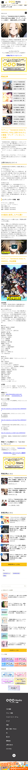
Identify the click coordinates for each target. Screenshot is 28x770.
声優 (7, 725)
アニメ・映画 (9, 713)
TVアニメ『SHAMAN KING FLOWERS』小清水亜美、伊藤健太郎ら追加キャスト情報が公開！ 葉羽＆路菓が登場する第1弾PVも (17, 490)
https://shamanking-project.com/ (14, 394)
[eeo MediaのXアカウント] (3, 2)
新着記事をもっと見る (14, 564)
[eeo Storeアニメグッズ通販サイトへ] (20, 681)
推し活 (7, 736)
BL (7, 732)
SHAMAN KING (21, 448)
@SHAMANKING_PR (17, 395)
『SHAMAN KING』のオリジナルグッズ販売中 (14, 453)
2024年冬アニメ (6, 573)
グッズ (7, 721)
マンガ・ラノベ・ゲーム (12, 717)
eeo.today (9, 748)
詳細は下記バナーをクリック (14, 55)
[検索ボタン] (25, 586)
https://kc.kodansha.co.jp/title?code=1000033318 (13, 432)
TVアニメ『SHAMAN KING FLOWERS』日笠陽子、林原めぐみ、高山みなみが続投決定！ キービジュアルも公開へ (17, 479)
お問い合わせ (9, 744)
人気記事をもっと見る (14, 650)
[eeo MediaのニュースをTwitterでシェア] (26, 13)
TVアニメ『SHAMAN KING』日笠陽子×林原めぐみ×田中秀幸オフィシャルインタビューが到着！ (17, 501)
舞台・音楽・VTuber (11, 729)
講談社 (4, 575)
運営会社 (8, 740)
